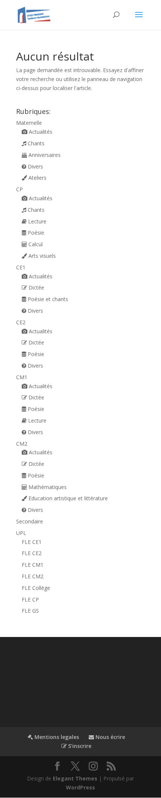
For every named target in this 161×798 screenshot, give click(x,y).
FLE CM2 (32, 576)
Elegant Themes (75, 778)
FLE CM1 (32, 564)
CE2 (20, 322)
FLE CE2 (32, 553)
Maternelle (29, 122)
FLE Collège (36, 587)
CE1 (20, 267)
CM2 (21, 443)
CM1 (21, 377)
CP (19, 189)
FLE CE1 (32, 541)
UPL (21, 532)
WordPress (80, 787)
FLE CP (30, 599)
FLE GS (30, 610)
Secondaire (29, 521)
